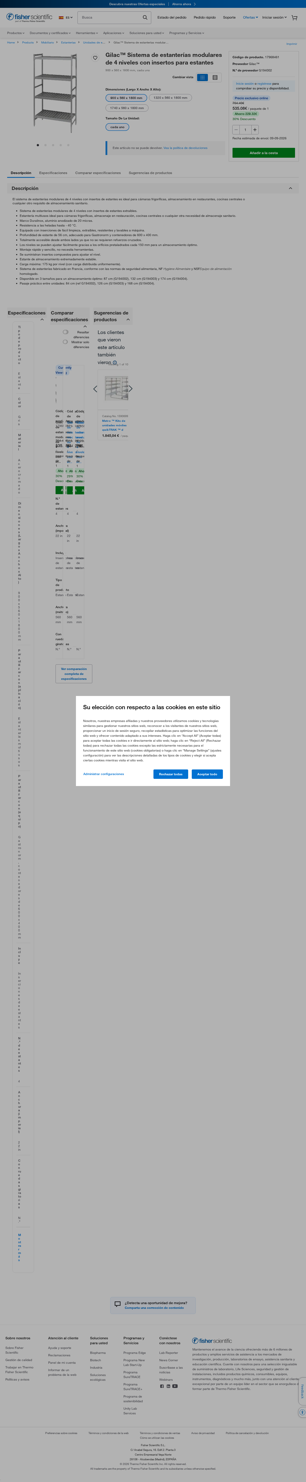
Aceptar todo (207, 774)
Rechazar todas (171, 774)
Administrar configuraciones (103, 774)
